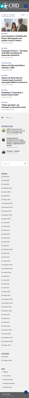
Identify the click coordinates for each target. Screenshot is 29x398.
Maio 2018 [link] (6, 238)
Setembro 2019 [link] (7, 215)
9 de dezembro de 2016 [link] (7, 109)
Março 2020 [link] (6, 199)
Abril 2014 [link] (6, 322)
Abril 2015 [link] (6, 287)
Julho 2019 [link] (6, 222)
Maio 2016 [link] (6, 253)
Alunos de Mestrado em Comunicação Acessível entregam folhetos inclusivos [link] (14, 80)
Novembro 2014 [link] (8, 303)
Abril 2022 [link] (6, 180)
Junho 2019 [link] (6, 226)
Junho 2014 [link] (6, 314)
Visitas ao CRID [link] (6, 63)
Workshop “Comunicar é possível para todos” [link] (12, 93)
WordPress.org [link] (7, 387)
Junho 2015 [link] (6, 280)
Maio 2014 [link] (6, 318)
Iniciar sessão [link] (7, 375)
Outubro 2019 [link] (7, 211)
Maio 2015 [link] (6, 284)
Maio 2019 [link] (6, 230)
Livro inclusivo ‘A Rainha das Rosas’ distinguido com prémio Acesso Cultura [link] (14, 38)
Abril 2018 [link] (6, 241)
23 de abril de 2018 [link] (6, 97)
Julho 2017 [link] (6, 245)
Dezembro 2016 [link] (7, 249)
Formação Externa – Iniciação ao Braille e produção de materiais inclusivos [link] (14, 53)
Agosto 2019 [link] (7, 218)
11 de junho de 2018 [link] (6, 70)
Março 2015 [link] (6, 291)
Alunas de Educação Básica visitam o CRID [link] (13, 66)
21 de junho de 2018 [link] (6, 43)
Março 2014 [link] (6, 326)
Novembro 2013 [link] (8, 341)
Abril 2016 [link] (6, 257)
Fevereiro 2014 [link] (7, 330)
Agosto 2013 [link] (7, 345)
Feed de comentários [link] (9, 383)
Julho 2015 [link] (6, 276)
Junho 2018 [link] (6, 234)
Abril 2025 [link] (6, 176)
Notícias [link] (4, 33)
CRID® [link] (8, 394)
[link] (2, 6)
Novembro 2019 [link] (8, 207)
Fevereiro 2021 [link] (7, 188)
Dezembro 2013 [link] (7, 337)
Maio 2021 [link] (6, 184)
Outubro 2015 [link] (7, 272)
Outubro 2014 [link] (7, 307)
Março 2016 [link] (6, 261)
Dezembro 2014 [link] (7, 299)
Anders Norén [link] (11, 395)
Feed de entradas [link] (8, 379)
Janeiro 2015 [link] (7, 295)
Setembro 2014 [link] (7, 310)
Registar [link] (5, 372)
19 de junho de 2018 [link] (6, 57)
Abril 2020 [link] (6, 195)
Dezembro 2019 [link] (7, 203)
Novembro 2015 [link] (8, 268)
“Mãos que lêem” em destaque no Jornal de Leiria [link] (13, 106)
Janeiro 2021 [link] (7, 192)
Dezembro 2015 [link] (7, 264)
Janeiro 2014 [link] (7, 333)
